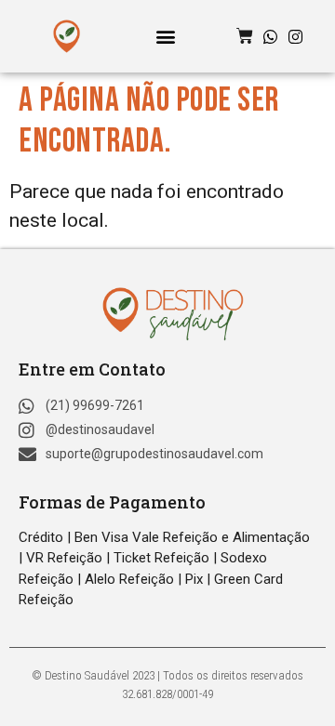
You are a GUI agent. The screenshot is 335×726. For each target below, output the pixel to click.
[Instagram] (295, 37)
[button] (166, 36)
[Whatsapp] (270, 37)
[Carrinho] (244, 36)
